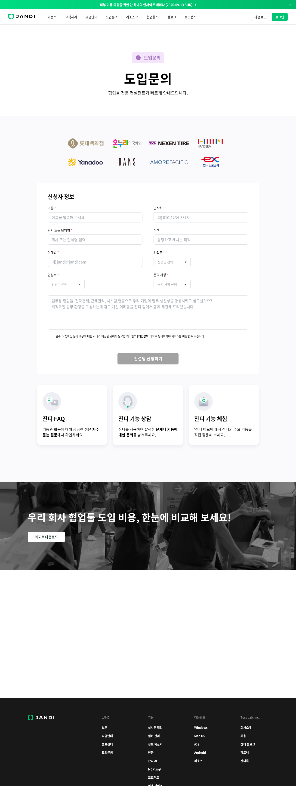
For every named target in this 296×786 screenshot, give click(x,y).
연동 (151, 752)
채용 (243, 736)
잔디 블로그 (247, 744)
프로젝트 (153, 777)
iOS (196, 744)
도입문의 (112, 17)
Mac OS (199, 736)
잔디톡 (244, 760)
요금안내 (91, 17)
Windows (200, 727)
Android (200, 752)
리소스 (198, 760)
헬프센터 (107, 744)
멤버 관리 (154, 736)
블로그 (171, 17)
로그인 (279, 17)
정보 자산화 (155, 744)
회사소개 (246, 727)
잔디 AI (152, 760)
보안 (104, 727)
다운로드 (260, 17)
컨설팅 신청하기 (148, 358)
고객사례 (71, 17)
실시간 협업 (155, 727)
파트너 (244, 752)
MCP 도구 (154, 769)
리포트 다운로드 (46, 536)
